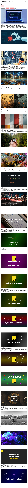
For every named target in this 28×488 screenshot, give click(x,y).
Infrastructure (3, 7)
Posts (9, 1)
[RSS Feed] (26, 1)
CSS (15, 7)
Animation (11, 7)
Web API (7, 7)
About (12, 1)
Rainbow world (4, 1)
